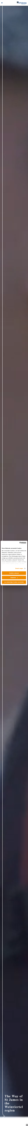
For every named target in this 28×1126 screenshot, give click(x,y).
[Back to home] (21, 3)
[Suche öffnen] (4, 2)
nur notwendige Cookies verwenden (14, 582)
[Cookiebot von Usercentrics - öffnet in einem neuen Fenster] (19, 543)
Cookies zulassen (14, 573)
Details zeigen (19, 568)
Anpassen (13, 577)
